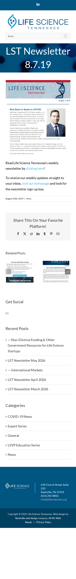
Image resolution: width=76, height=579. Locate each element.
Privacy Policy (43, 522)
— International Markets (25, 370)
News (28, 198)
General (13, 435)
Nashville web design (26, 518)
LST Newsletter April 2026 (27, 380)
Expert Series (17, 426)
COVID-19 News (20, 416)
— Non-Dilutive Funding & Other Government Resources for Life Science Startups (36, 345)
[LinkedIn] (7, 313)
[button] (8, 271)
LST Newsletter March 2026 (28, 389)
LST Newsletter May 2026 (26, 360)
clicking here (35, 168)
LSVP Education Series (24, 445)
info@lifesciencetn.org (54, 499)
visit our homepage (35, 183)
